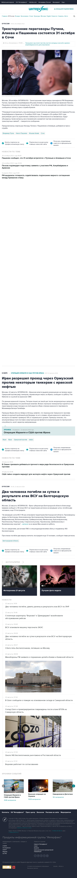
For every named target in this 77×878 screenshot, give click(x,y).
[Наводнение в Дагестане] (63, 791)
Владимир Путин (8, 133)
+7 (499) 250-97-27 (14, 832)
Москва (43, 16)
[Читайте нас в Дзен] (35, 855)
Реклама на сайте (52, 812)
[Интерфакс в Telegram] (38, 855)
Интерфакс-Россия (44, 2)
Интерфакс (38, 9)
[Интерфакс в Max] (47, 855)
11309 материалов (34, 799)
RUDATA (36, 848)
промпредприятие (30, 296)
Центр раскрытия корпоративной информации (43, 850)
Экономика (24, 16)
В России (11, 16)
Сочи (42, 133)
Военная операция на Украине (25, 190)
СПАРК (5, 846)
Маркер (5, 851)
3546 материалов (10, 800)
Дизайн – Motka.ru (58, 866)
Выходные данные (32, 868)
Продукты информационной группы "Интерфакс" (32, 837)
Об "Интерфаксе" (21, 2)
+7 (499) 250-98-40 (57, 831)
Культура (37, 16)
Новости (54, 16)
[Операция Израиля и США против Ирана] (14, 792)
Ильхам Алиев (34, 133)
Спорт (31, 16)
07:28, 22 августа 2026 (46, 190)
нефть (31, 440)
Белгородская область (10, 541)
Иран (4, 440)
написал (25, 524)
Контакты (5, 812)
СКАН (35, 846)
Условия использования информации (38, 866)
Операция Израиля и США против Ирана (27, 373)
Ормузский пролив (20, 440)
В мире (17, 16)
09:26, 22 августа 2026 (18, 486)
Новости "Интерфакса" (40, 844)
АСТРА (5, 853)
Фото (66, 16)
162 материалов (58, 797)
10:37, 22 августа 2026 (51, 373)
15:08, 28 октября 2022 (18, 24)
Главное (5, 16)
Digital (49, 16)
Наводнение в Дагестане (63, 794)
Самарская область (9, 296)
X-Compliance (6, 848)
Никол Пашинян (21, 133)
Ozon (20, 296)
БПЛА (40, 296)
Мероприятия (66, 812)
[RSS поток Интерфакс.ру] (44, 855)
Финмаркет (56, 2)
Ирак (10, 440)
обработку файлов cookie (24, 828)
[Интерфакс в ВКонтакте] (41, 855)
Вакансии (40, 812)
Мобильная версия (8, 2)
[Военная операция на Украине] (38, 791)
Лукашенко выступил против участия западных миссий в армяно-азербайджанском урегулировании (47, 44)
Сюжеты (61, 16)
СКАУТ (5, 850)
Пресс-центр (30, 812)
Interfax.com (33, 2)
